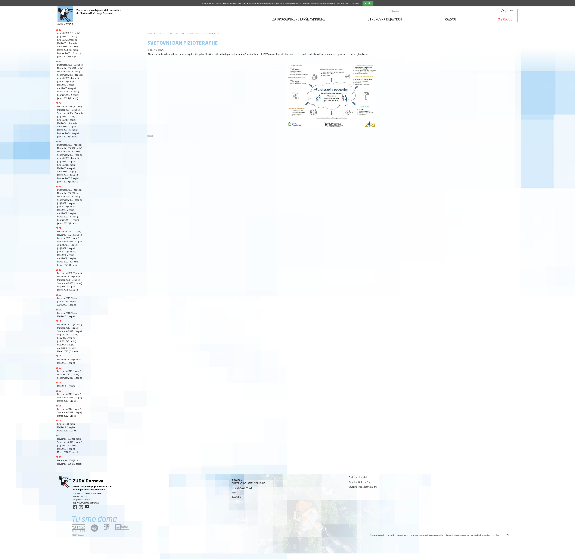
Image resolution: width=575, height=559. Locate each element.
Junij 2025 (66, 81)
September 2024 (70, 113)
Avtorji (391, 535)
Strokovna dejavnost (385, 19)
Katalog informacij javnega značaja (427, 535)
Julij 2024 (66, 116)
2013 (58, 390)
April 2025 (67, 88)
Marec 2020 (67, 289)
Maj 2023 (66, 168)
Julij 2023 (66, 161)
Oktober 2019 (68, 298)
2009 (59, 457)
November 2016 (69, 359)
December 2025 (70, 64)
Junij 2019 (66, 301)
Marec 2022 (67, 216)
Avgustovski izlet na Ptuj (359, 481)
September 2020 (69, 283)
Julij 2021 (66, 248)
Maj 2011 (66, 427)
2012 (58, 405)
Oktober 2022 (68, 196)
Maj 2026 (67, 43)
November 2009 (69, 463)
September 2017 (70, 331)
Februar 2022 (68, 219)
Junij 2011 (66, 423)
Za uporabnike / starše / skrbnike (299, 19)
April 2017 (66, 347)
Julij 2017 (66, 337)
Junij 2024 (66, 119)
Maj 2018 (66, 316)
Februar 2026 (69, 53)
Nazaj (150, 135)
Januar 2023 (67, 181)
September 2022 (70, 199)
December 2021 (69, 231)
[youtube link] (87, 506)
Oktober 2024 (68, 109)
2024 (58, 103)
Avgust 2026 (68, 33)
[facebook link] (75, 507)
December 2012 (69, 409)
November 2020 (69, 276)
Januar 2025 (67, 98)
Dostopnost (402, 535)
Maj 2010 (66, 448)
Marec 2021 (67, 261)
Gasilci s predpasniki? (358, 477)
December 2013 (69, 394)
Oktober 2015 (68, 374)
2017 (58, 321)
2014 (58, 382)
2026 (58, 29)
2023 (58, 141)
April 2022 (66, 213)
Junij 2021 (66, 251)
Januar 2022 (67, 223)
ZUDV (149, 33)
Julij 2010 (66, 445)
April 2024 (67, 126)
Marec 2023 (67, 174)
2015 (58, 367)
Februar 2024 (68, 133)
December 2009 (69, 460)
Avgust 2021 (67, 244)
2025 (58, 61)
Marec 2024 (67, 129)
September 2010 (69, 442)
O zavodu (505, 19)
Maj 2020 (66, 286)
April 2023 (66, 171)
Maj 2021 (66, 254)
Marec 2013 (67, 400)
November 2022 (69, 193)
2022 (58, 186)
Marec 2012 (67, 415)
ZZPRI (496, 535)
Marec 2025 (68, 91)
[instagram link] (81, 507)
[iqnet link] (94, 528)
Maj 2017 (66, 344)
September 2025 (70, 74)
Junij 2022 (66, 206)
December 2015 (69, 371)
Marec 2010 (67, 452)
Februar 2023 (68, 178)
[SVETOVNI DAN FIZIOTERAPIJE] (331, 129)
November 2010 (69, 438)
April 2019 (66, 304)
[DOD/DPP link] (106, 527)
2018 (58, 309)
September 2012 (69, 412)
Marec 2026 (68, 49)
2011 (58, 420)
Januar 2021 (67, 264)
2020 (58, 269)
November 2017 (69, 324)
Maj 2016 (66, 362)
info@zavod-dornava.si (83, 499)
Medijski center (177, 33)
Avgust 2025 (68, 78)
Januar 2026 (67, 56)
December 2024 (69, 106)
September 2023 (70, 154)
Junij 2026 (67, 39)
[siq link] (78, 528)
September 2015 (69, 377)
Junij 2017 (66, 341)
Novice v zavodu (196, 33)
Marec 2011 (67, 430)
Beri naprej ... (355, 3)
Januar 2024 (67, 136)
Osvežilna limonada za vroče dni (363, 486)
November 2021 (69, 234)
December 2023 (69, 144)
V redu (368, 3)
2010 (58, 435)
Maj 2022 (66, 209)
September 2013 (69, 397)
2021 (58, 228)
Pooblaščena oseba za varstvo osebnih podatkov (468, 535)
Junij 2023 (66, 164)
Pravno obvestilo (377, 535)
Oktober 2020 (68, 279)
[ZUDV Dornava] (144, 12)
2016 (58, 356)
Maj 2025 (66, 84)
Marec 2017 (67, 351)
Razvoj (450, 19)
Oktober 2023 (68, 151)
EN (511, 10)
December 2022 (69, 189)
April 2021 (66, 258)
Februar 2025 (68, 94)
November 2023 (69, 148)
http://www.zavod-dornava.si (86, 502)
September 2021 (70, 241)
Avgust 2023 (68, 158)
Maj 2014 (66, 385)
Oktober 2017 (68, 327)
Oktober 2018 (68, 312)
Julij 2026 (67, 36)
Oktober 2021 (68, 238)
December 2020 (69, 273)
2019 (58, 294)
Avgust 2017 (67, 334)
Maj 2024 (67, 123)
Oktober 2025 (68, 71)
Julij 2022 (66, 203)
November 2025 (70, 68)
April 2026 (67, 46)
